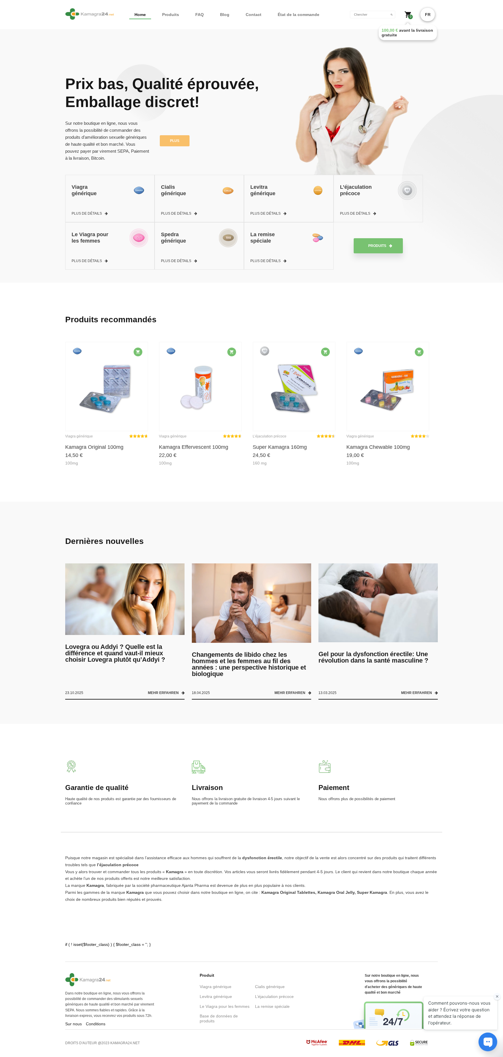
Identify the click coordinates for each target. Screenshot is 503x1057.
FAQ (199, 14)
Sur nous (73, 1024)
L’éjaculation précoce (274, 996)
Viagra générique (215, 986)
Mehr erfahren (163, 693)
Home (140, 14)
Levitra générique (216, 996)
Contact (253, 14)
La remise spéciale (272, 1006)
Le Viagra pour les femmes (224, 1006)
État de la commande (298, 14)
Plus (174, 141)
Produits (170, 14)
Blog (224, 14)
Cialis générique (270, 986)
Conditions (95, 1024)
